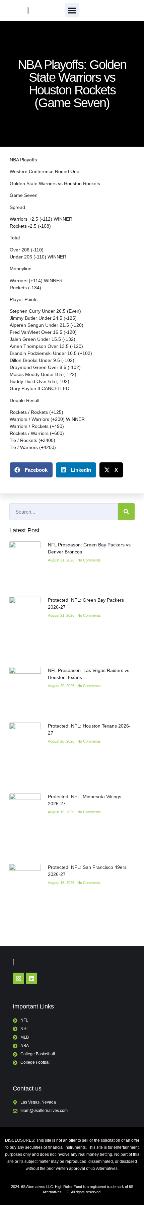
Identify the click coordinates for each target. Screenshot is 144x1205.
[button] (72, 10)
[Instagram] (18, 978)
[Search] (126, 511)
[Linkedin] (31, 978)
